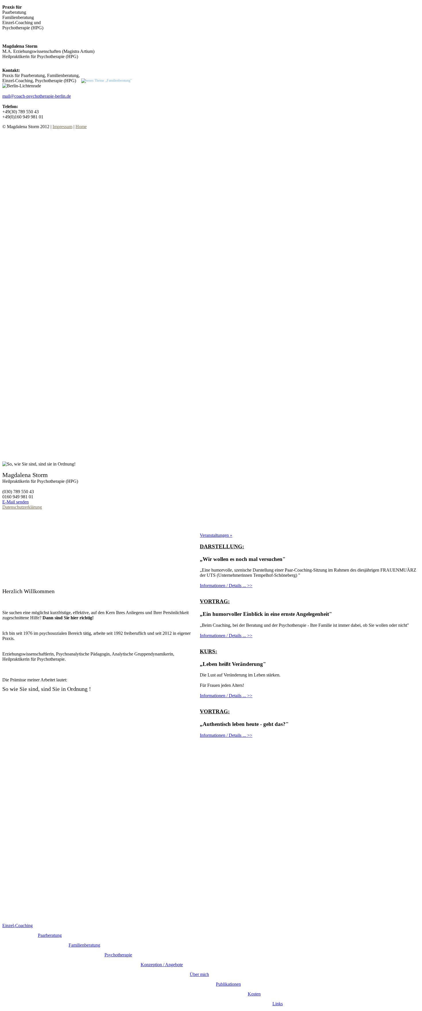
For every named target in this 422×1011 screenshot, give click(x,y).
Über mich (199, 974)
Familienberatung (84, 945)
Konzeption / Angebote (162, 964)
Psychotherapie (118, 954)
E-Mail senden (15, 501)
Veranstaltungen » (216, 535)
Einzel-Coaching (17, 925)
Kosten (254, 993)
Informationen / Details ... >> (226, 585)
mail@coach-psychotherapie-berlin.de (36, 96)
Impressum (62, 126)
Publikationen (228, 984)
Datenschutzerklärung (22, 507)
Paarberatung (50, 935)
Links (277, 1003)
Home (81, 126)
